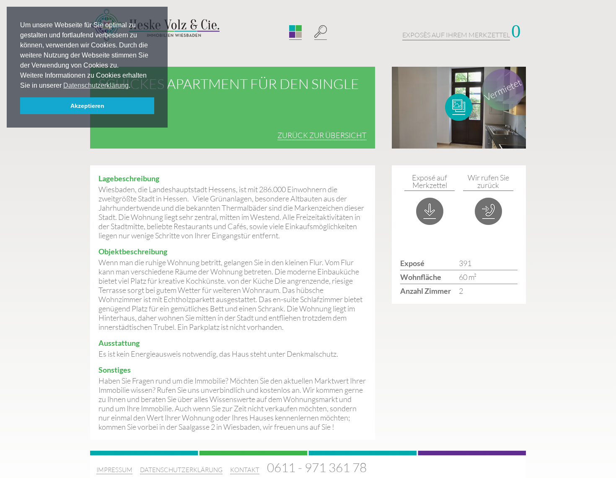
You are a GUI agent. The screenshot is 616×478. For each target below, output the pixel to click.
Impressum (114, 470)
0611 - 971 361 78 (317, 467)
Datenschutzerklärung (181, 470)
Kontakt (244, 470)
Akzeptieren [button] (87, 105)
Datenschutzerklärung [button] (96, 85)
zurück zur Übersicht (322, 135)
